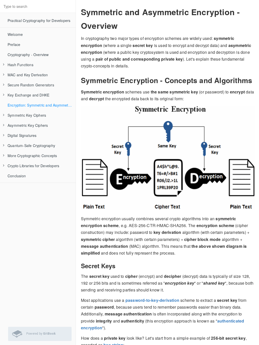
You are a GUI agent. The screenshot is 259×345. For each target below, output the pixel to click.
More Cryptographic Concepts (32, 155)
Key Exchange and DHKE (28, 94)
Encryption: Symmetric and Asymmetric (40, 105)
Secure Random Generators (31, 84)
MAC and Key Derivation (28, 74)
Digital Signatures (22, 135)
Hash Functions (20, 64)
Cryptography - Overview (28, 54)
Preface (14, 44)
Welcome (15, 34)
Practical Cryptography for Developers (39, 20)
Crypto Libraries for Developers (33, 165)
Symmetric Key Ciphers (27, 115)
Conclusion (17, 175)
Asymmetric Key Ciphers (28, 125)
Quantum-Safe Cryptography (31, 145)
